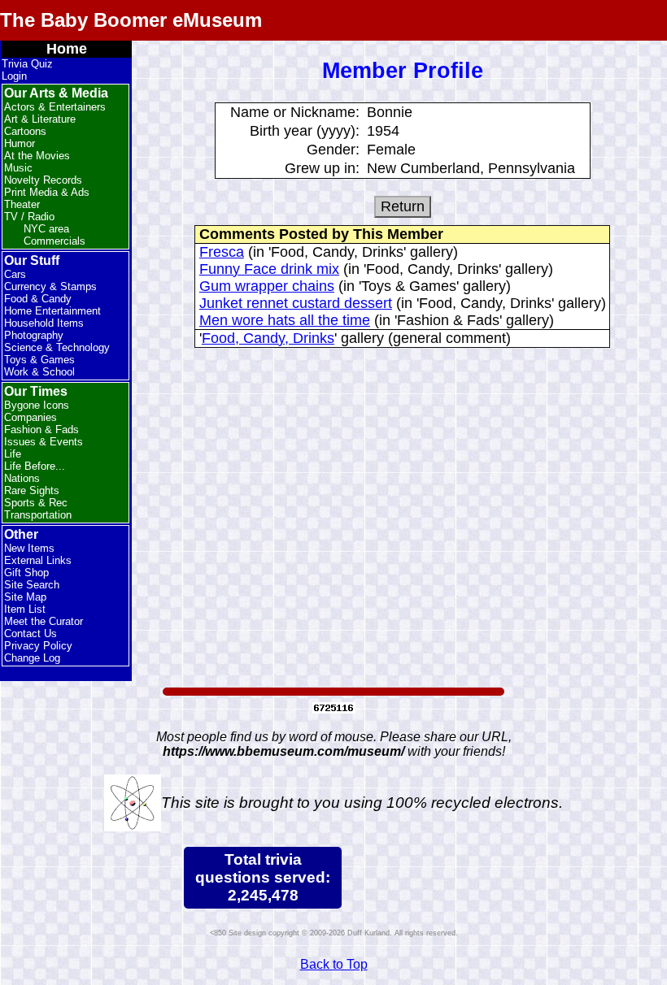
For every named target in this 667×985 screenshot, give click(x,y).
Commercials (54, 241)
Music (18, 168)
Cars (15, 274)
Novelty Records (43, 180)
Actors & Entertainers (55, 107)
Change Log (32, 658)
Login (14, 76)
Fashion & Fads (41, 429)
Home (66, 49)
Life (12, 454)
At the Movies (37, 156)
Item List (25, 609)
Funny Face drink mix (269, 269)
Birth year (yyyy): (305, 131)
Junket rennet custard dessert (295, 303)
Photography (33, 335)
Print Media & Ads (46, 192)
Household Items (44, 323)
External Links (38, 560)
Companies (30, 417)
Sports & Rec (36, 503)
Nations (22, 478)
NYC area (46, 229)
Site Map (25, 597)
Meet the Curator (43, 621)
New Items (29, 548)
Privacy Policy (38, 646)
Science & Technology (57, 347)
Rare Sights (31, 490)
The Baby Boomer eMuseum (131, 20)
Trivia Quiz (27, 64)
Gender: (333, 149)
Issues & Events (43, 442)
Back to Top (334, 964)
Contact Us (30, 633)
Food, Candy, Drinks (268, 338)
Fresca (221, 252)
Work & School (39, 372)
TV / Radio (29, 216)
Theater (22, 204)
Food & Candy (38, 299)
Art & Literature (40, 119)
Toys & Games (39, 360)
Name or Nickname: (295, 112)
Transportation (38, 515)
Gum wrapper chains (266, 286)
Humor (19, 143)
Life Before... (34, 466)
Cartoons (25, 131)
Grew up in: (322, 168)
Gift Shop (26, 572)
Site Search (31, 585)
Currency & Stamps (50, 286)
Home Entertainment (52, 311)
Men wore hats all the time (284, 320)
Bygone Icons (36, 405)
